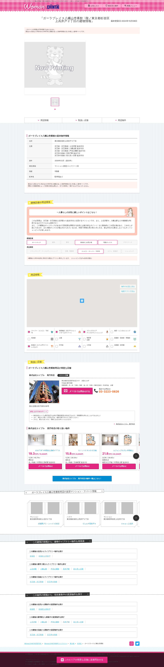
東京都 (72, 643)
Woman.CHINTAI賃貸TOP (33, 643)
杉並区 (79, 643)
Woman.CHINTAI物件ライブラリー (55, 643)
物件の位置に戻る (128, 286)
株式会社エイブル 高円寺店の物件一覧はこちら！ (82, 478)
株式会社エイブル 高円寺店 (125, 424)
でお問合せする (79, 391)
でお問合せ (45, 466)
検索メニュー (132, 6)
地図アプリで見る (128, 291)
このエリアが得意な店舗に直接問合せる (83, 659)
